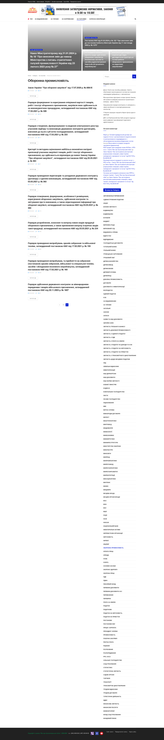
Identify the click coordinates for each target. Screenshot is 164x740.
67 (40, 164)
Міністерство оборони (112, 446)
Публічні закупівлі (110, 638)
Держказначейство (110, 261)
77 (121, 70)
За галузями (81, 19)
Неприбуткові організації (113, 533)
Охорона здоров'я (110, 569)
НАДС (105, 515)
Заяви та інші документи (112, 319)
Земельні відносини (111, 366)
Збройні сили (108, 323)
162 (40, 184)
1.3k (94, 49)
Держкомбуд (108, 265)
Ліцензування (108, 403)
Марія (105, 135)
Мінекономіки (108, 435)
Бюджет (106, 221)
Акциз (105, 203)
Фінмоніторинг (109, 711)
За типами (55, 19)
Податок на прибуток (111, 617)
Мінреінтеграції (109, 475)
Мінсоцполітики (109, 479)
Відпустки (107, 236)
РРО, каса (107, 656)
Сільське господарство (112, 660)
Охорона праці (108, 573)
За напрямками (68, 19)
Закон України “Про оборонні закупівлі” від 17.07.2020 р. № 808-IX (60, 87)
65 (40, 293)
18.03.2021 (31, 137)
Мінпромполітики (110, 461)
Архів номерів (40, 1)
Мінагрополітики (109, 421)
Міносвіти (107, 453)
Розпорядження (109, 653)
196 (40, 231)
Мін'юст (106, 417)
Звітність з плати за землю (113, 341)
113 (40, 211)
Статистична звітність (112, 671)
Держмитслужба (109, 272)
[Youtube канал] (101, 733)
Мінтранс (106, 482)
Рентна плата (108, 642)
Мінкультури (108, 450)
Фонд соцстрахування (112, 715)
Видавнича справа (110, 232)
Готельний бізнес (110, 247)
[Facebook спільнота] (97, 733)
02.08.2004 (31, 293)
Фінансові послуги (110, 707)
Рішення (106, 646)
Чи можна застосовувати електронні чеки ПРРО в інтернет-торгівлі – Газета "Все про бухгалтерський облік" (119, 175)
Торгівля (106, 678)
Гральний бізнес (109, 250)
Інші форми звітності (111, 381)
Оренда (106, 555)
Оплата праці (108, 551)
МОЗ (104, 501)
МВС (104, 406)
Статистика (107, 667)
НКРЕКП (106, 540)
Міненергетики (109, 439)
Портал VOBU (31, 1)
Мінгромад (107, 424)
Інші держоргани (36, 50)
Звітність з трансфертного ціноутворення (119, 355)
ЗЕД (104, 363)
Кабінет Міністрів (91, 37)
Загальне (106, 308)
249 (40, 272)
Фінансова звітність (111, 704)
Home (29, 75)
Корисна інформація (97, 19)
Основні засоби (109, 566)
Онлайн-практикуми (57, 1)
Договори (107, 283)
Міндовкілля (108, 428)
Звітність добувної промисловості (116, 330)
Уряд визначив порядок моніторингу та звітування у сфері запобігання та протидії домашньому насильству (119, 107)
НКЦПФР (106, 544)
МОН (104, 504)
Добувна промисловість (112, 279)
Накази (106, 522)
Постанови (107, 620)
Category (35, 75)
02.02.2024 (88, 70)
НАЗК (105, 519)
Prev (42, 10)
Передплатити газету (121, 732)
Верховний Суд (109, 228)
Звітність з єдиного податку (114, 334)
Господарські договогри (113, 243)
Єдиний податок (109, 294)
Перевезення (108, 595)
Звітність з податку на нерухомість (117, 348)
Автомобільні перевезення (113, 196)
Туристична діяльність (112, 696)
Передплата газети (75, 1)
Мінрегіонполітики (110, 468)
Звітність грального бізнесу (114, 326)
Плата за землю (109, 602)
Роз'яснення (108, 649)
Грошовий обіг (109, 257)
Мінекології (107, 432)
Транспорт (107, 682)
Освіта (105, 562)
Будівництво (108, 210)
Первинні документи (111, 588)
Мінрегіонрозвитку (110, 472)
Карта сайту (132, 732)
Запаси (106, 315)
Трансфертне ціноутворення (114, 686)
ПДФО (105, 580)
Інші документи (109, 377)
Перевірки (107, 598)
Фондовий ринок (109, 718)
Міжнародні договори (111, 413)
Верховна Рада (109, 225)
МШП (105, 511)
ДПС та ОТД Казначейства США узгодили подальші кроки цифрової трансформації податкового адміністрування (119, 120)
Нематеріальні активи (111, 530)
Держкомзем (108, 268)
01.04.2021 (31, 90)
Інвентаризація (109, 370)
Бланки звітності (110, 207)
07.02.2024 (88, 49)
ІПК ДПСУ (47, 1)
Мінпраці (106, 457)
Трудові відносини (110, 689)
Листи (105, 395)
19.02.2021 (31, 272)
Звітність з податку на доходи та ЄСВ (117, 345)
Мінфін (105, 486)
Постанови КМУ (109, 624)
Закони (106, 312)
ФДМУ (105, 700)
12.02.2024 (34, 70)
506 (40, 249)
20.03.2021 (31, 114)
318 (94, 70)
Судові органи (108, 675)
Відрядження (108, 239)
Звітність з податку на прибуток (115, 352)
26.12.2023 (115, 70)
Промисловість (109, 635)
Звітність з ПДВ (109, 337)
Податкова (107, 609)
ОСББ (105, 559)
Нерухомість (108, 537)
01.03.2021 (31, 249)
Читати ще (33, 96)
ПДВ (104, 577)
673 (40, 90)
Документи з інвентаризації (114, 287)
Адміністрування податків (113, 199)
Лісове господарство (111, 399)
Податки (106, 606)
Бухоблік (106, 218)
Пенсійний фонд (109, 584)
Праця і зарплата (109, 628)
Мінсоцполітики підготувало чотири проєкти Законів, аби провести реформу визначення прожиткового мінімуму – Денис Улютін (119, 99)
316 (40, 114)
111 (40, 137)
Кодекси (106, 388)
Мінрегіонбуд (108, 464)
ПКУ (31, 19)
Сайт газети (109, 732)
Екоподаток (108, 290)
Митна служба (108, 410)
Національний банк (110, 526)
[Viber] (92, 733)
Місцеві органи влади (111, 497)
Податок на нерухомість (112, 613)
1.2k (40, 70)
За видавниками (41, 19)
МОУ (104, 508)
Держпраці (107, 276)
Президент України (110, 631)
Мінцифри (107, 490)
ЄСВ (104, 297)
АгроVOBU (66, 1)
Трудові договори (110, 693)
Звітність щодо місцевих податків (116, 359)
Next (124, 10)
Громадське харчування (112, 254)
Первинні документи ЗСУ (112, 591)
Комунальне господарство (114, 392)
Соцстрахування (109, 664)
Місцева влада (109, 493)
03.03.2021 (31, 164)
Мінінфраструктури (110, 442)
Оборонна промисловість (54, 75)
